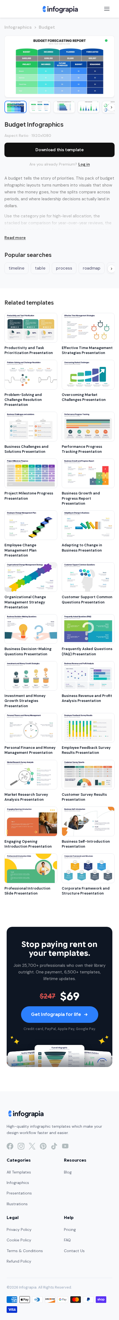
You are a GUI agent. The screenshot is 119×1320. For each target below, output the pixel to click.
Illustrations (17, 1203)
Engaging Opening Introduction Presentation (28, 844)
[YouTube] (65, 1146)
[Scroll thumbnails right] (111, 107)
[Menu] (106, 8)
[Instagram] (21, 1146)
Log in (84, 164)
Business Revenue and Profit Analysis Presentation (87, 698)
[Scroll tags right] (111, 269)
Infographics (18, 27)
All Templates (19, 1172)
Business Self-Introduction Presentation (86, 844)
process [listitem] (64, 268)
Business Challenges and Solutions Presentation (26, 449)
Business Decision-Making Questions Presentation (27, 651)
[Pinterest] (43, 1146)
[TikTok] (54, 1146)
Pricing (70, 1229)
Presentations (19, 1193)
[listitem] (15, 107)
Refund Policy (19, 1261)
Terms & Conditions (25, 1250)
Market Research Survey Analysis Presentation (26, 797)
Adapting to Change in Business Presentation (82, 547)
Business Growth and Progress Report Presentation (81, 498)
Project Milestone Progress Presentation (28, 496)
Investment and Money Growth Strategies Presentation (25, 700)
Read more (15, 237)
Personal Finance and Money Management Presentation (30, 750)
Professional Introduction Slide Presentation (27, 891)
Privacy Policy (19, 1229)
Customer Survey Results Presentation (84, 797)
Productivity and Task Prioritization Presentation (28, 350)
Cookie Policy (19, 1240)
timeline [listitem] (16, 268)
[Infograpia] (59, 8)
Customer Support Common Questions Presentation (87, 599)
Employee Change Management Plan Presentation (20, 550)
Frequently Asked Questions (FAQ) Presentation (87, 651)
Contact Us (74, 1250)
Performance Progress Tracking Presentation (82, 449)
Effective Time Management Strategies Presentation (87, 350)
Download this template (59, 150)
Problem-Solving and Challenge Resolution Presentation (23, 399)
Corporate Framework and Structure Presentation (86, 891)
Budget (47, 27)
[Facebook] (10, 1146)
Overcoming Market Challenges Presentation (84, 397)
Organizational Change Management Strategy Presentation (25, 602)
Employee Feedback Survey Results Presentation (86, 750)
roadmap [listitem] (91, 268)
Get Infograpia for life (56, 1014)
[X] (32, 1146)
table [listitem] (40, 268)
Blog (68, 1172)
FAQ (67, 1240)
